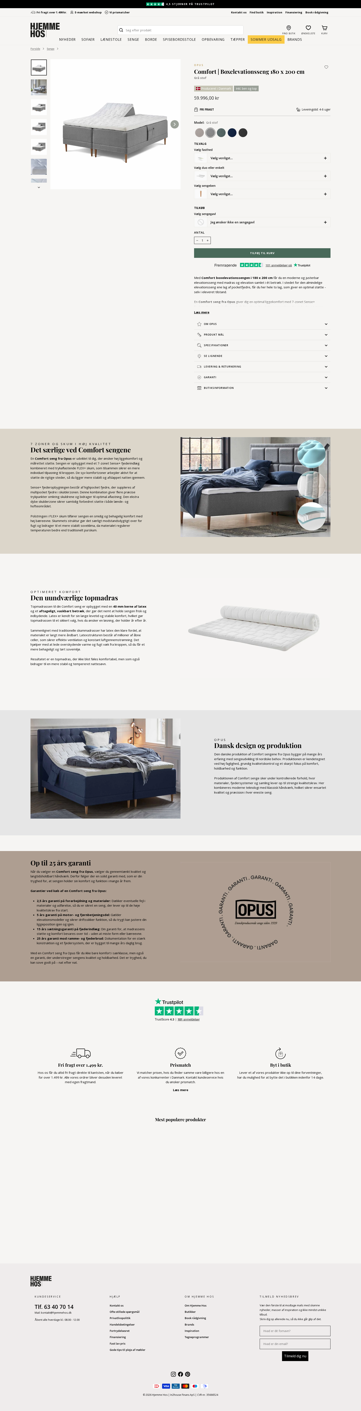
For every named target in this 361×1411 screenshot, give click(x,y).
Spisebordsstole (179, 39)
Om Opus (210, 324)
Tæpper (237, 39)
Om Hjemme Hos (195, 1305)
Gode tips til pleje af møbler (127, 1350)
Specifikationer (216, 345)
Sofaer (88, 39)
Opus (199, 65)
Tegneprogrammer (197, 1337)
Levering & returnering (222, 366)
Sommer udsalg (266, 39)
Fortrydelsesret (120, 1331)
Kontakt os (239, 12)
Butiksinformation (219, 388)
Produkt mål (214, 334)
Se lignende (213, 356)
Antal (199, 232)
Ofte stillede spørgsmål (125, 1312)
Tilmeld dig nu (295, 1356)
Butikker (190, 1312)
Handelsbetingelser (122, 1324)
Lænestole (111, 39)
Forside (35, 49)
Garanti (210, 377)
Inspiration (274, 12)
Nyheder (67, 39)
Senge (133, 39)
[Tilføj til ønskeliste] (326, 67)
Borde (151, 39)
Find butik (257, 12)
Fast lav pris (117, 1343)
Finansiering (293, 12)
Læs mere (201, 312)
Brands (294, 39)
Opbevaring (213, 39)
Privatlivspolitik (120, 1318)
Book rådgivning (316, 12)
